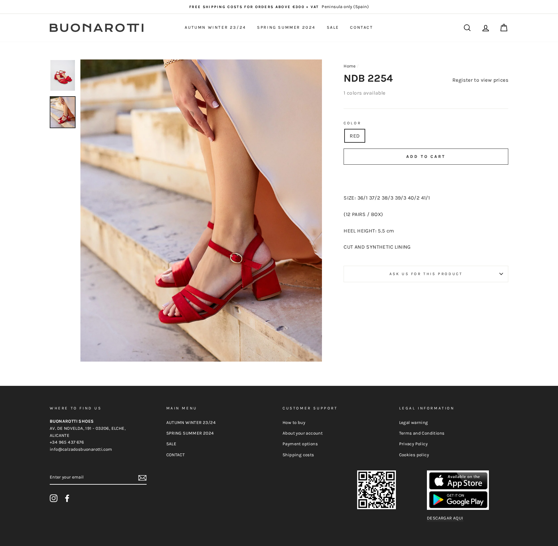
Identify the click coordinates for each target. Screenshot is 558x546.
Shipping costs (298, 454)
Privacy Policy (413, 443)
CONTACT (361, 27)
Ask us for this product (426, 274)
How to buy (294, 422)
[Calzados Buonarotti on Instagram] (53, 498)
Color (352, 123)
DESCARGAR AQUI (445, 518)
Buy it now (426, 175)
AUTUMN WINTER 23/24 (215, 27)
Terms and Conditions (422, 433)
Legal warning (413, 422)
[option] (279, 6)
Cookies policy (414, 454)
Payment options (300, 443)
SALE (333, 27)
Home (350, 66)
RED (355, 136)
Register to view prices (480, 80)
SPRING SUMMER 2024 (286, 27)
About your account (303, 433)
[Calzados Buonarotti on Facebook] (67, 498)
